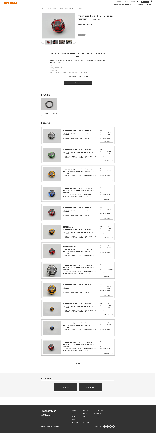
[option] (58, 25)
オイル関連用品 (60, 8)
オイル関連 (54, 8)
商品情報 (49, 8)
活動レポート (85, 416)
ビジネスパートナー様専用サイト (123, 1)
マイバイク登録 (75, 422)
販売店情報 (133, 1)
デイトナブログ (86, 422)
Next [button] (74, 42)
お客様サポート (75, 419)
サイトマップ (96, 416)
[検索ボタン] (151, 1)
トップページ (43, 8)
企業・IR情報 (85, 410)
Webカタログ (74, 416)
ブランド (74, 413)
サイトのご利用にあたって (99, 410)
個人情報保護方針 (97, 413)
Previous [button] (42, 42)
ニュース (84, 419)
